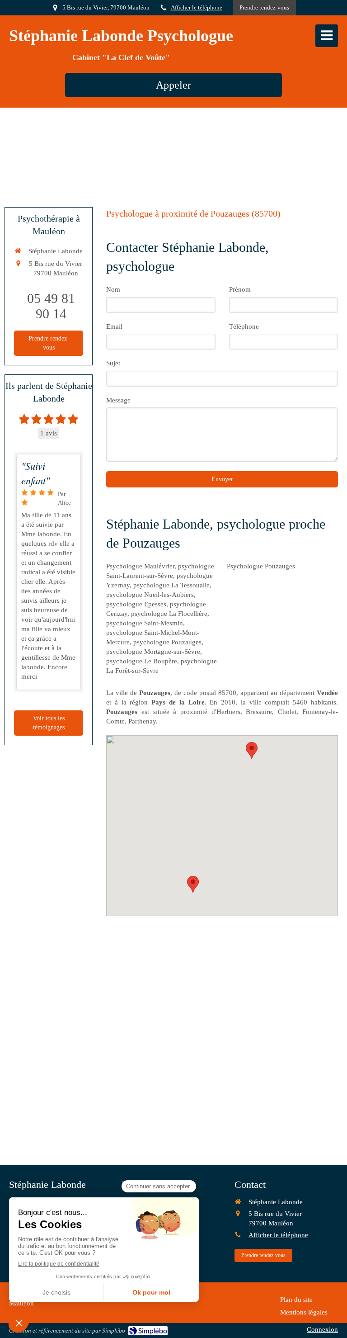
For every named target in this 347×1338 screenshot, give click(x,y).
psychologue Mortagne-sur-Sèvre (153, 651)
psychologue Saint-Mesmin (144, 623)
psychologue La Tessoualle (171, 585)
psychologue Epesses (136, 604)
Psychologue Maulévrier (140, 566)
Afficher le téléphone (196, 8)
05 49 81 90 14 (51, 306)
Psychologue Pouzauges (261, 566)
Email (114, 326)
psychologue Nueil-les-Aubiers (150, 594)
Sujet (113, 363)
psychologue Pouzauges (167, 642)
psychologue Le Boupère (141, 661)
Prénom (240, 289)
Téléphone (244, 326)
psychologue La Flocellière (169, 613)
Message (118, 400)
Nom (113, 289)
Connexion (322, 1329)
